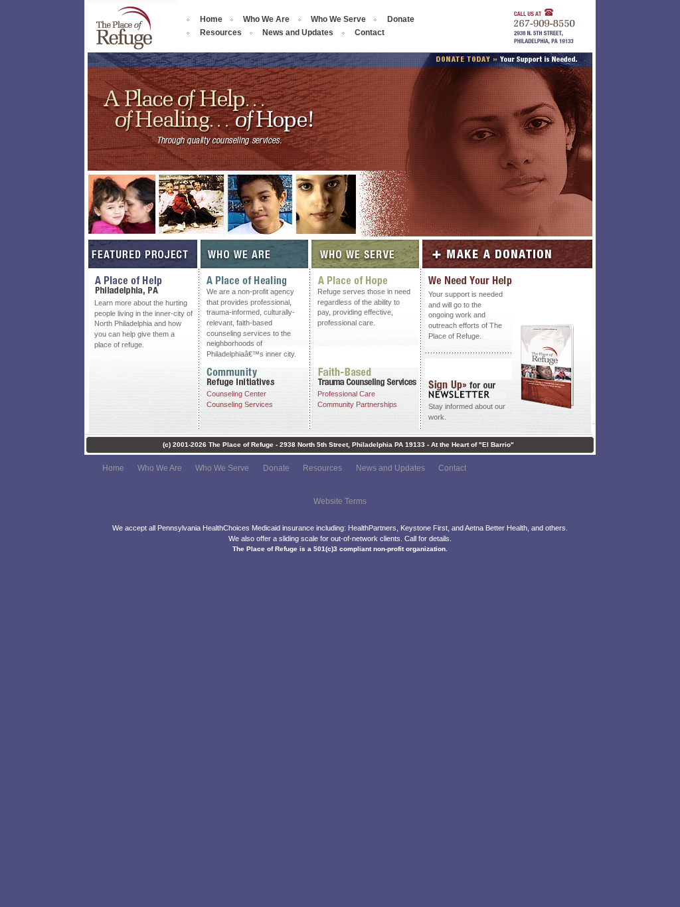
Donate (400, 19)
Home (211, 19)
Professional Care (346, 394)
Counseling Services (240, 404)
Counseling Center (236, 394)
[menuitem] (207, 19)
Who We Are (266, 19)
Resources (221, 32)
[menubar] (317, 26)
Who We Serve (338, 19)
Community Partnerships (357, 404)
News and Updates (297, 32)
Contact (369, 32)
